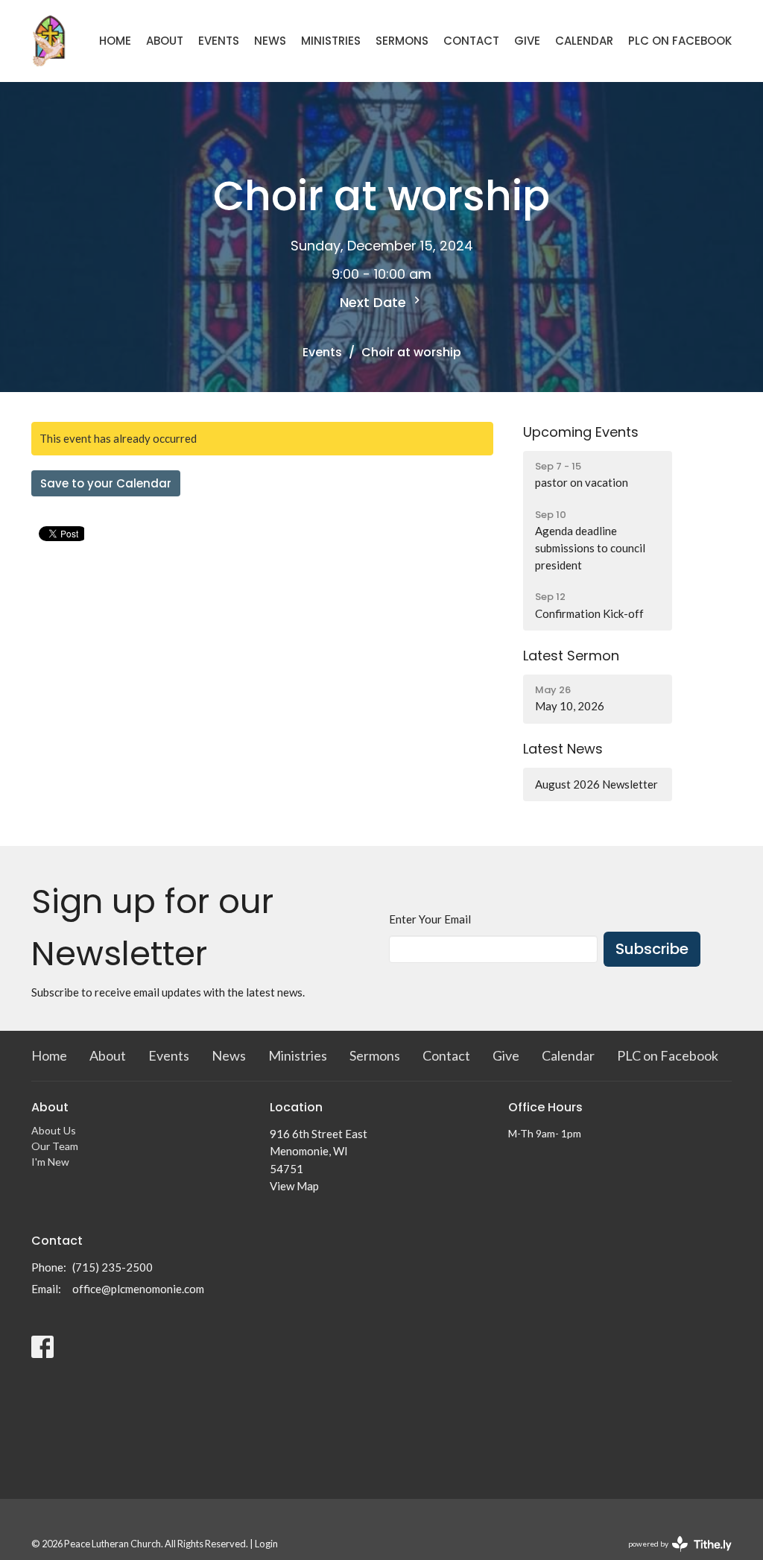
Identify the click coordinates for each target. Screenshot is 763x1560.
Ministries (331, 40)
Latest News (563, 748)
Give (527, 40)
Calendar (584, 40)
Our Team (54, 1146)
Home (115, 40)
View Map (294, 1186)
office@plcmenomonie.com (138, 1288)
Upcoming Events (581, 432)
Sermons (402, 40)
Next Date (375, 302)
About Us (53, 1130)
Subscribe (651, 948)
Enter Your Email (430, 919)
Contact (471, 40)
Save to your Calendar (105, 483)
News (270, 40)
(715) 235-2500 (112, 1267)
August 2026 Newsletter (596, 784)
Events (218, 40)
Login (266, 1544)
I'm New (50, 1161)
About (164, 40)
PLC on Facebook (680, 40)
